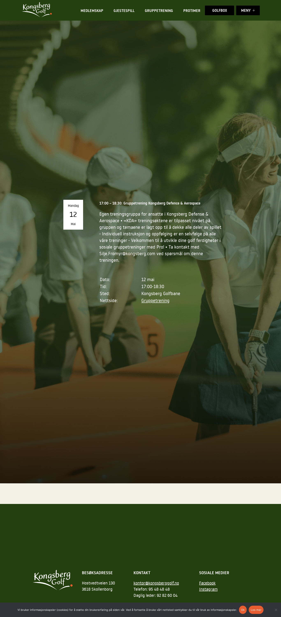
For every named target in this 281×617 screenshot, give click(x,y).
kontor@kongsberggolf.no (156, 582)
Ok (243, 609)
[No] (276, 610)
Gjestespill (124, 10)
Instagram (208, 589)
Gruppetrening (159, 10)
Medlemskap (92, 10)
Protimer (191, 10)
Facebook (207, 582)
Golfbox (219, 10)
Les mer (256, 609)
